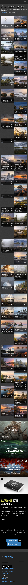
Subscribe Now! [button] (12, 540)
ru (5, 578)
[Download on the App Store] (8, 566)
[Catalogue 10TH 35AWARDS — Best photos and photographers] (14, 485)
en (3, 578)
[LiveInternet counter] (5, 559)
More (4, 520)
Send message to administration (8, 581)
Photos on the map (8, 571)
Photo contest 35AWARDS (7, 557)
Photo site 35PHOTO (7, 556)
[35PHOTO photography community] (7, 2)
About (3, 573)
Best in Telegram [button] (14, 544)
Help (7, 573)
